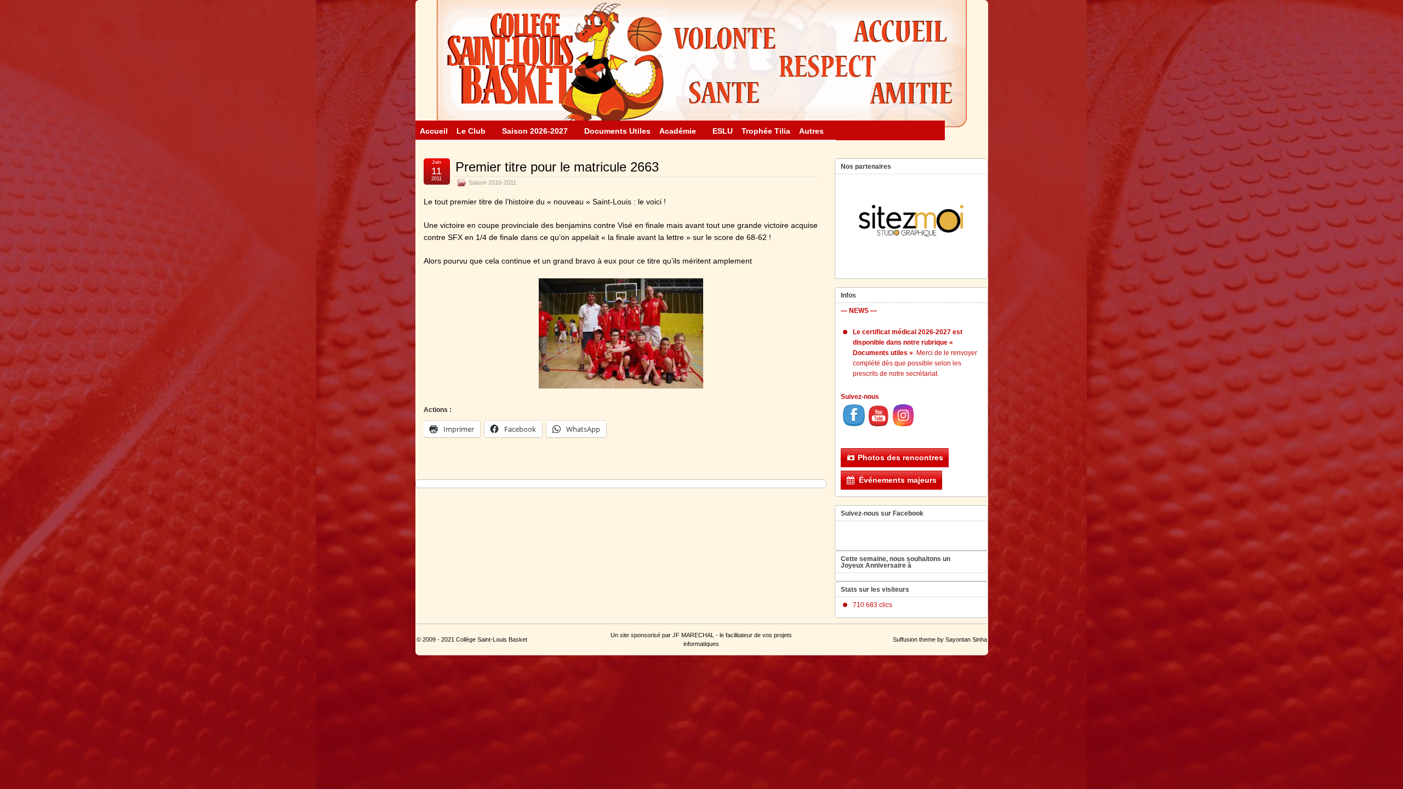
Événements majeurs (898, 480)
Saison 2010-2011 (492, 182)
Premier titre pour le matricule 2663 (557, 166)
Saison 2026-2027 (535, 131)
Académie (677, 131)
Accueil (434, 131)
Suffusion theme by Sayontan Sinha (940, 639)
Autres (811, 131)
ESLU (722, 131)
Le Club (471, 131)
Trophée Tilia (766, 131)
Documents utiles (617, 131)
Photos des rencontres (900, 457)
